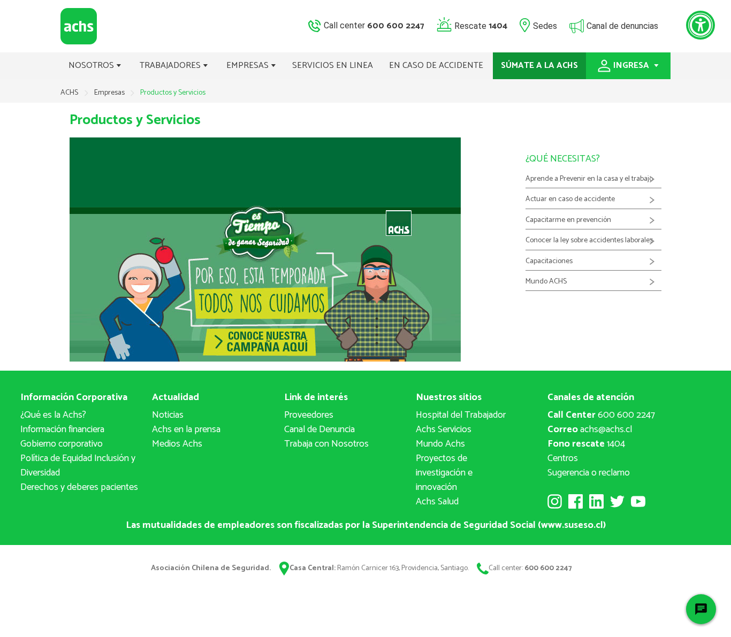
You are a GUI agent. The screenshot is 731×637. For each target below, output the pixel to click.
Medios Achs (177, 444)
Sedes (545, 25)
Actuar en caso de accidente (570, 199)
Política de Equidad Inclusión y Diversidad (77, 465)
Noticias (168, 415)
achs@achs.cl (589, 429)
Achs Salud (437, 502)
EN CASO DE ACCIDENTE (436, 65)
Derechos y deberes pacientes (79, 487)
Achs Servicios (443, 429)
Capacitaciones (549, 261)
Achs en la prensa (186, 429)
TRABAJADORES (171, 65)
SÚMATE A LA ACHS (539, 65)
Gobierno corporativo (61, 444)
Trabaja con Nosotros (326, 444)
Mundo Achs (440, 444)
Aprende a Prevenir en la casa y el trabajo (589, 179)
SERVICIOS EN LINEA (332, 65)
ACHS (69, 93)
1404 (586, 444)
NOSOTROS (92, 65)
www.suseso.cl (572, 525)
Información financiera (62, 429)
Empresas (110, 93)
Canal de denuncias (622, 25)
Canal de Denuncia (319, 429)
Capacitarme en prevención (568, 220)
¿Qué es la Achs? (53, 415)
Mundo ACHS (546, 282)
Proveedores (308, 415)
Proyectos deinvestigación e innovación (444, 472)
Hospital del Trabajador (461, 415)
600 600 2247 (601, 415)
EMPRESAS (248, 65)
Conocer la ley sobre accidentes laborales (589, 241)
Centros (562, 458)
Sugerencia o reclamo (588, 473)
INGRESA (632, 65)
